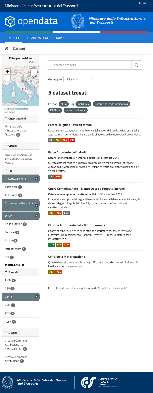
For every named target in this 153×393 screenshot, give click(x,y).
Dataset (13, 38)
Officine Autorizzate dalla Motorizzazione (76, 225)
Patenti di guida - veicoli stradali (70, 124)
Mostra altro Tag (14, 265)
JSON (64, 140)
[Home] (6, 48)
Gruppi (59, 38)
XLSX (51, 244)
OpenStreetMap (20, 108)
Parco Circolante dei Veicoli (67, 152)
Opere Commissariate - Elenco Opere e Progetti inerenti (86, 188)
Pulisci (32, 62)
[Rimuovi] (66, 104)
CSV (57, 140)
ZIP (50, 140)
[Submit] (136, 65)
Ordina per (54, 79)
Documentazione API (117, 288)
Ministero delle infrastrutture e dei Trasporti (41, 6)
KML (66, 213)
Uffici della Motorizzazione (66, 256)
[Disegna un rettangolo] (34, 72)
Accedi (142, 3)
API (99, 288)
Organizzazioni (37, 38)
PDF (72, 140)
